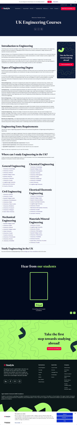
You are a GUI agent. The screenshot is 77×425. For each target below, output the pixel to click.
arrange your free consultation (31, 251)
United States (41, 381)
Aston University (34, 182)
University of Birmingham (36, 174)
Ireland (39, 377)
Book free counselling (67, 8)
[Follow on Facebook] (10, 381)
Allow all (64, 414)
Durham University (7, 176)
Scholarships (54, 374)
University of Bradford (8, 206)
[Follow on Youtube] (15, 381)
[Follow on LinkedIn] (6, 381)
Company (56, 8)
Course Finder (54, 367)
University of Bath (7, 202)
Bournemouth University (9, 184)
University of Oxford (8, 170)
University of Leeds (7, 180)
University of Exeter (8, 239)
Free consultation (65, 64)
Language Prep (54, 372)
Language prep (39, 8)
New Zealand (41, 379)
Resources (45, 8)
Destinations (17, 8)
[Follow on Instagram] (19, 381)
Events (51, 8)
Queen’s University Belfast (37, 200)
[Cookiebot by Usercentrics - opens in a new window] (7, 423)
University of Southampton (9, 200)
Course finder (26, 8)
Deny (65, 420)
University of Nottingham (36, 171)
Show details (17, 422)
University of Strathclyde (9, 237)
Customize (64, 417)
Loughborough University (9, 182)
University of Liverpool (8, 208)
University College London (9, 229)
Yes (49, 1)
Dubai (39, 374)
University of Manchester (36, 235)
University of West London (9, 204)
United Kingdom (41, 367)
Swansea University (35, 238)
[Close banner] (75, 413)
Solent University (7, 231)
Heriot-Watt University (8, 211)
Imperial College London (9, 174)
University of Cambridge (9, 169)
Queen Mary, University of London (38, 240)
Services (31, 8)
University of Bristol (8, 172)
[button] (74, 313)
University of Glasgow (8, 209)
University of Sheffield (9, 240)
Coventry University (8, 186)
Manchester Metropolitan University (39, 207)
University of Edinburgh (36, 178)
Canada (40, 372)
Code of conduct (67, 373)
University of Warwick (8, 178)
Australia (40, 370)
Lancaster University (35, 173)
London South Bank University (38, 202)
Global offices (67, 367)
